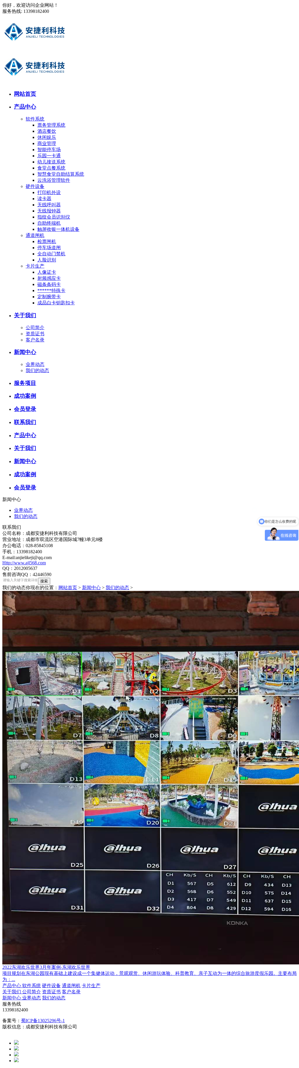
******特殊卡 (51, 290)
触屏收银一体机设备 (58, 229)
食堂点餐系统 (51, 167)
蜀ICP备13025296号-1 (43, 1020)
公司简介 (35, 327)
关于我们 (12, 991)
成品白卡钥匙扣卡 (56, 302)
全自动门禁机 (51, 253)
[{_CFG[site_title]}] (34, 48)
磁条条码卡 (49, 284)
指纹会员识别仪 (53, 216)
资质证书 (35, 333)
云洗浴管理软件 (53, 180)
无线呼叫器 (49, 204)
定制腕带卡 (49, 296)
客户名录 (35, 339)
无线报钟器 (49, 210)
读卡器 (44, 198)
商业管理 (46, 143)
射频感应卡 (49, 278)
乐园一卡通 (49, 155)
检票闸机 (46, 241)
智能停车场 (49, 149)
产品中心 (12, 985)
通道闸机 (35, 235)
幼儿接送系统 (51, 161)
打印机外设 (49, 192)
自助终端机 (49, 223)
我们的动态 (37, 370)
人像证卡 (46, 272)
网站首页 (67, 587)
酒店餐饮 (46, 131)
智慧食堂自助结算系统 (60, 174)
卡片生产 (35, 265)
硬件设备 (35, 186)
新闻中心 (91, 587)
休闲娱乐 (46, 137)
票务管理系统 (51, 125)
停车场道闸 (49, 247)
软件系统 (35, 118)
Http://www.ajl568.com (24, 562)
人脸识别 (46, 259)
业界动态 (35, 364)
